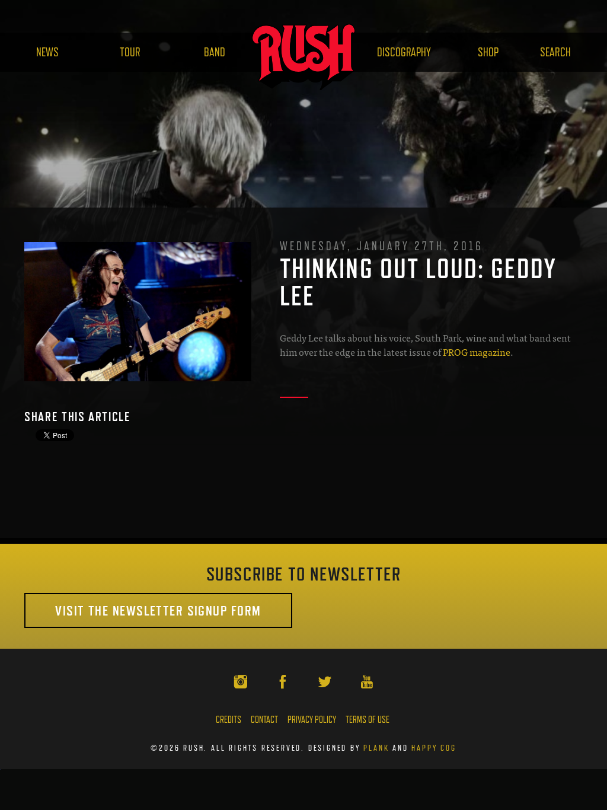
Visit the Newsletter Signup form (158, 610)
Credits (228, 719)
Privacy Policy (311, 719)
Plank (376, 747)
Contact (264, 719)
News (47, 52)
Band (214, 52)
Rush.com (304, 57)
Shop (488, 52)
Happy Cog (433, 747)
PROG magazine (476, 351)
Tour (130, 52)
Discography (404, 52)
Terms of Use (367, 719)
